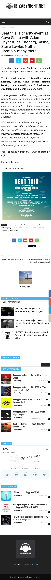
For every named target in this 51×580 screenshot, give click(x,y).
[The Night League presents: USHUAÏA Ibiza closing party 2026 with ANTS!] (6, 508)
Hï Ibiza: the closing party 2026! (26, 492)
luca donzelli (19, 228)
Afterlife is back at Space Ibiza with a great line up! (39, 260)
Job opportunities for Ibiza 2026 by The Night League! (29, 413)
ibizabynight (17, 381)
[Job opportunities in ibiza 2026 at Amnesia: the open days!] (6, 403)
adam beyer (13, 225)
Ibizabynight (8, 55)
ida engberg (6, 228)
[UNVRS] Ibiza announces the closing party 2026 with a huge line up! (30, 518)
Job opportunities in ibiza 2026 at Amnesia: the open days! (30, 401)
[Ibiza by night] (25, 5)
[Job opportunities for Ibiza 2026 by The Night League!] (6, 415)
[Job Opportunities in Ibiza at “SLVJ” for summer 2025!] (6, 427)
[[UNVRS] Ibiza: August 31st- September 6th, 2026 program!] (7, 311)
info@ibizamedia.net (30, 564)
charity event (25, 225)
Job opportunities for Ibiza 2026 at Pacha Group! (30, 376)
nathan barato (38, 228)
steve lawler (14, 231)
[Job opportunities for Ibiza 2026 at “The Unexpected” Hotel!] (6, 391)
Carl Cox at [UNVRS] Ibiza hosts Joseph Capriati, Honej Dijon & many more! (32, 323)
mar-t (28, 228)
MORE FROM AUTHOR (11, 302)
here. (16, 162)
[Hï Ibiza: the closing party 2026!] (6, 496)
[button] (47, 21)
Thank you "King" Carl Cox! (12, 259)
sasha (4, 231)
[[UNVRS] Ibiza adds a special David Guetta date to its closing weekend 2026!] (7, 335)
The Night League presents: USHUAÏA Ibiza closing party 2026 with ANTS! (30, 506)
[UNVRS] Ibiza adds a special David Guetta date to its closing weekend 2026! (31, 335)
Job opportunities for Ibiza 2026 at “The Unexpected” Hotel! (29, 388)
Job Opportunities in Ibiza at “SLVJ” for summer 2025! (29, 425)
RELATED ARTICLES (10, 299)
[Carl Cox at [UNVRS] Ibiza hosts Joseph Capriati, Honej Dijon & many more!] (7, 323)
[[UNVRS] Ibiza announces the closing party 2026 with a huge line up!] (6, 520)
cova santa (37, 225)
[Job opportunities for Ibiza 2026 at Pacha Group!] (6, 379)
